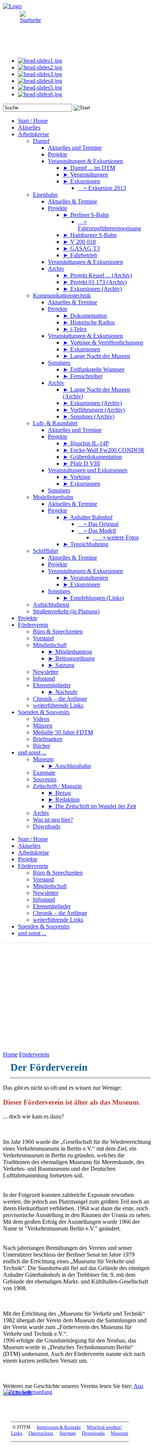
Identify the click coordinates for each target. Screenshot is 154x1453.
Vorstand (43, 879)
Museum (119, 1433)
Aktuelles (29, 846)
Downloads (93, 1433)
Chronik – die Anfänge (60, 913)
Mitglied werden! (104, 1427)
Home (10, 1054)
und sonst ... (32, 933)
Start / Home (33, 839)
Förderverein (33, 866)
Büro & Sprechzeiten (58, 872)
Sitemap (67, 1433)
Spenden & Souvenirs (44, 926)
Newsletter (45, 893)
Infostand (44, 899)
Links (16, 1433)
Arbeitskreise (33, 852)
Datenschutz (40, 1433)
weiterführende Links (58, 920)
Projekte (27, 859)
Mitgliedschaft (50, 886)
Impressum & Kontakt (59, 1427)
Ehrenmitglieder (52, 906)
